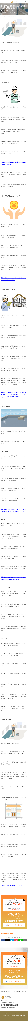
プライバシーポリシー (12, 1013)
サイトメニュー (21, 1013)
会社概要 (6, 1013)
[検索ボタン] (26, 1)
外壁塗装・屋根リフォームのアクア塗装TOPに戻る (13, 992)
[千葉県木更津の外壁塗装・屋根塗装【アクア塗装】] (14, 1)
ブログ (11, 10)
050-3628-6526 (15, 921)
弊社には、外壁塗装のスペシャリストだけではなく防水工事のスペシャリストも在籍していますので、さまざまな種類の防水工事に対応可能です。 (13, 395)
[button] (3, 940)
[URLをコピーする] (25, 940)
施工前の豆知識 (5, 10)
